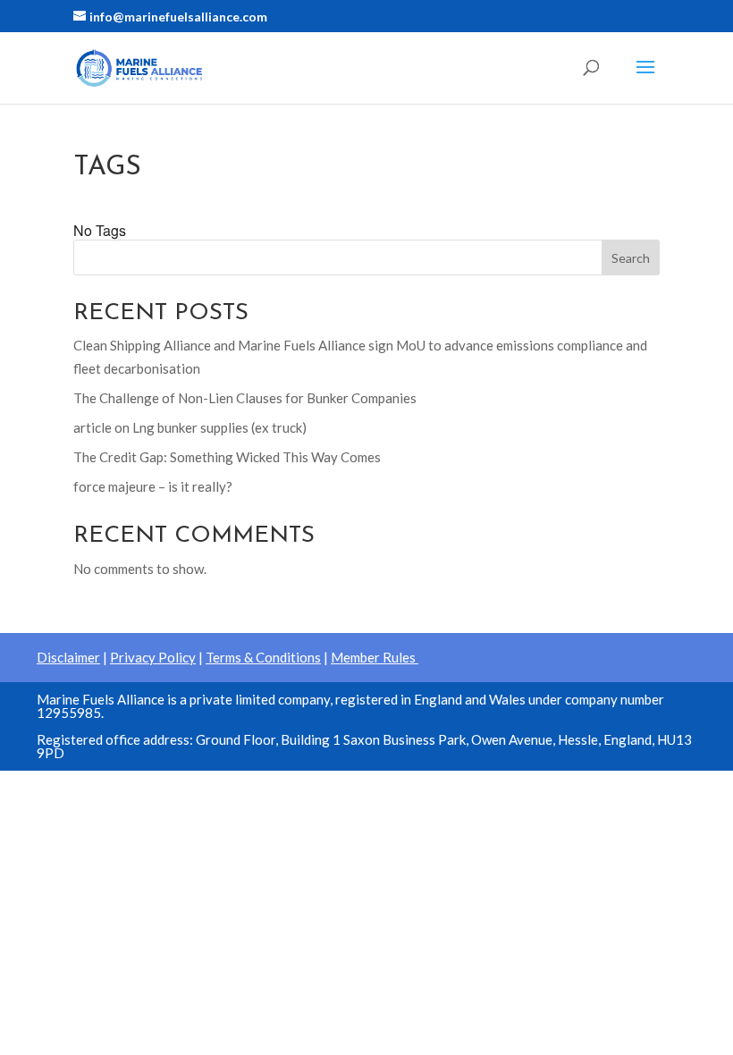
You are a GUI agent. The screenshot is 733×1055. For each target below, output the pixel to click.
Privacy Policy (153, 657)
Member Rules (374, 657)
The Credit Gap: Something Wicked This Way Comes (227, 457)
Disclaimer (68, 657)
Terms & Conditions (263, 657)
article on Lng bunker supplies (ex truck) (190, 427)
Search (630, 258)
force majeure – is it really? (152, 486)
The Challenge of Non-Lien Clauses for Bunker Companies (245, 398)
